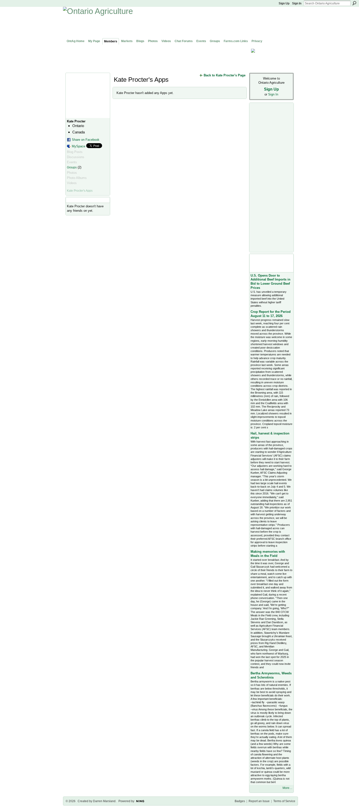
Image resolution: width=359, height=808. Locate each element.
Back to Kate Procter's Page (224, 75)
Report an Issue (259, 801)
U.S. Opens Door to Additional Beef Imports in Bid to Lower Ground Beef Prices (270, 282)
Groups (72, 167)
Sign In (296, 3)
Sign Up (284, 3)
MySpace (78, 146)
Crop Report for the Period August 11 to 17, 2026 (271, 314)
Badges (240, 801)
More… (287, 788)
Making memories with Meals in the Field (268, 554)
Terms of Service (284, 801)
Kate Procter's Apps (80, 190)
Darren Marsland (104, 801)
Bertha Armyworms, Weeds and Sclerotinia (271, 675)
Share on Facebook (85, 139)
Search (354, 3)
